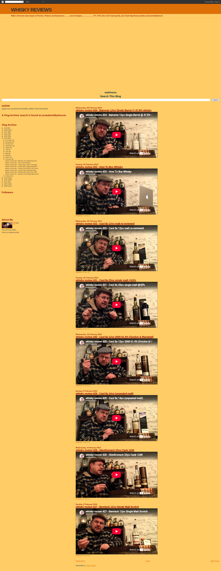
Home (148, 561)
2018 (6, 130)
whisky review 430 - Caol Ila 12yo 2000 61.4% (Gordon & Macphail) (114, 336)
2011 (6, 182)
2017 (6, 132)
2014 (6, 138)
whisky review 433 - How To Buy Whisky (99, 166)
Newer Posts (80, 561)
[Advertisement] (110, 36)
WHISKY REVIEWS (31, 10)
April (7, 155)
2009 (6, 186)
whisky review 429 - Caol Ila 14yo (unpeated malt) (104, 393)
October (8, 144)
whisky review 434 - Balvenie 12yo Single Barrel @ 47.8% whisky (113, 110)
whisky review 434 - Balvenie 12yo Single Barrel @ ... (21, 161)
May (7, 153)
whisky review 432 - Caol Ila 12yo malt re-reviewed (105, 223)
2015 (6, 136)
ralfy (17, 223)
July (6, 149)
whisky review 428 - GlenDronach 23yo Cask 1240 (105, 450)
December (8, 140)
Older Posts (215, 561)
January (8, 176)
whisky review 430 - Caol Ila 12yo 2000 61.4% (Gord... (22, 168)
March (7, 157)
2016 (6, 134)
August (7, 147)
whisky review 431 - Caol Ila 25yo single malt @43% (106, 280)
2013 (6, 178)
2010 (6, 184)
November (8, 142)
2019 (6, 128)
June (7, 151)
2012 (6, 180)
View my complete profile (10, 232)
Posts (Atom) (91, 566)
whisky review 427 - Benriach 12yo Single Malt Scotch (107, 506)
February (8, 159)
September (9, 146)
